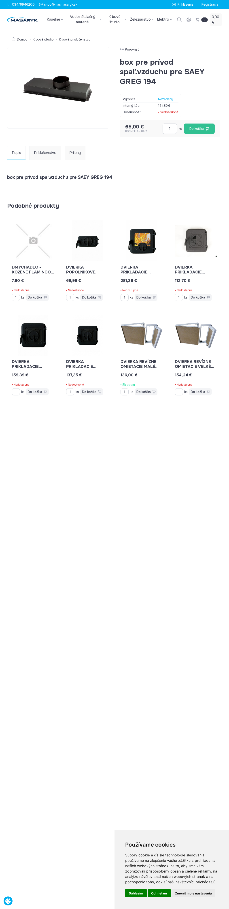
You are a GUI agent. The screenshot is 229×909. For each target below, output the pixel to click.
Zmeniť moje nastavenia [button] (193, 893)
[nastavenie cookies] (8, 900)
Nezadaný (165, 99)
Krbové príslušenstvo (75, 39)
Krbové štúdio (43, 39)
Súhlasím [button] (136, 893)
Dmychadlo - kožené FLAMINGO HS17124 (31, 272)
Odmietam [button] (159, 893)
